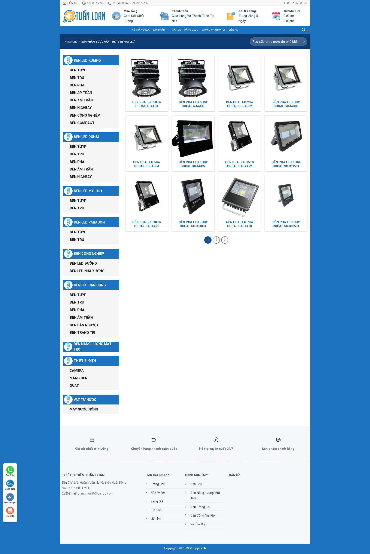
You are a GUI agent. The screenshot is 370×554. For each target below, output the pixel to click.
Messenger (10, 502)
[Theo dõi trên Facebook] (284, 3)
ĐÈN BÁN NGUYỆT (84, 325)
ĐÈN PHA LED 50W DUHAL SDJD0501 (286, 224)
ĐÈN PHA (77, 85)
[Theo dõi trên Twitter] (301, 3)
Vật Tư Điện (198, 524)
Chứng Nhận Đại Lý (214, 29)
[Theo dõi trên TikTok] (292, 3)
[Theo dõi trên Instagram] (288, 3)
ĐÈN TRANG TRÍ (82, 332)
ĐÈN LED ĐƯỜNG (83, 263)
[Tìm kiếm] (303, 30)
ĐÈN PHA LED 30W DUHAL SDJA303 (286, 104)
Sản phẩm (159, 29)
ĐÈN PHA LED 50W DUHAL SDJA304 (146, 164)
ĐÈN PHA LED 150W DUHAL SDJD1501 (286, 164)
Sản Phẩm (158, 493)
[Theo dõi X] (296, 3)
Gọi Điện (10, 475)
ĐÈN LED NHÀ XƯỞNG (87, 271)
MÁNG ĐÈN (78, 378)
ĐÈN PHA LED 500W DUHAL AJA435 (193, 104)
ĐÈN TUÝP (78, 70)
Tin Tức (156, 510)
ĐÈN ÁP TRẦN (81, 93)
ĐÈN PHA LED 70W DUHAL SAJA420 (239, 224)
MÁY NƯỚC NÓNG (84, 409)
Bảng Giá (190, 29)
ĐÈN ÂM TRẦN (81, 100)
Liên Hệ (233, 29)
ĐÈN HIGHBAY (81, 108)
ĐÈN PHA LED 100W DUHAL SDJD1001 (193, 224)
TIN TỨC (176, 29)
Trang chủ (70, 41)
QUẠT (74, 386)
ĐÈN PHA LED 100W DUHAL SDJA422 (193, 164)
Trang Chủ (158, 484)
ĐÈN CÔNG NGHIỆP (85, 115)
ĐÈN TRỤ (77, 78)
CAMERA (77, 371)
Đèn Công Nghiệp (202, 515)
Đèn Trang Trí (199, 507)
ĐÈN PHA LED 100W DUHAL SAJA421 (146, 224)
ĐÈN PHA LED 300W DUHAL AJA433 (146, 104)
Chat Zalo (10, 489)
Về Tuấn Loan (140, 29)
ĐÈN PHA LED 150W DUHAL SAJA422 (239, 164)
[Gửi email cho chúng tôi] (305, 3)
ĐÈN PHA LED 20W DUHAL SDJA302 (239, 104)
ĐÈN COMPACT (82, 123)
